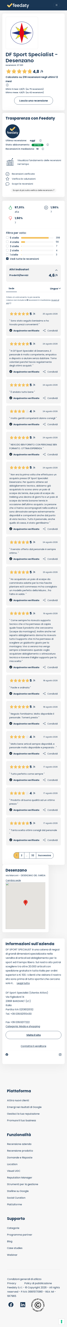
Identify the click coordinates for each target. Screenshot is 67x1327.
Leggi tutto (23, 983)
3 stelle (14, 246)
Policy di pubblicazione (38, 1283)
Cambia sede (13, 880)
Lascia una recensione (33, 100)
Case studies (14, 1248)
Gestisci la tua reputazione (23, 1114)
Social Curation (16, 1198)
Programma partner (19, 1234)
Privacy (11, 1283)
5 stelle (14, 238)
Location (12, 1164)
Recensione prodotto (20, 1151)
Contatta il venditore (33, 1046)
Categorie (13, 1228)
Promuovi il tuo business (21, 1120)
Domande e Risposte (19, 1157)
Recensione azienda (19, 1144)
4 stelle (14, 242)
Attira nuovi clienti (18, 1100)
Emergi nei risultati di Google (24, 1107)
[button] (33, 162)
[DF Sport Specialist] (22, 33)
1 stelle (14, 254)
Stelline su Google (18, 1191)
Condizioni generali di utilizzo (24, 1279)
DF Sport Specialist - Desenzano (32, 57)
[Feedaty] (18, 5)
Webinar (12, 1255)
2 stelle (14, 250)
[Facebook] (7, 1054)
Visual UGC (13, 1171)
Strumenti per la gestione (22, 1184)
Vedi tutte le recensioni (24, 259)
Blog (9, 1241)
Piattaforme (14, 1204)
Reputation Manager (19, 1177)
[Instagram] (60, 1054)
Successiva (44, 855)
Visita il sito (33, 1035)
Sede (11, 288)
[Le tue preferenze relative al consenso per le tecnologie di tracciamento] (62, 1322)
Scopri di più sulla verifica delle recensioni (33, 190)
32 (32, 855)
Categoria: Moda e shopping (23, 1026)
